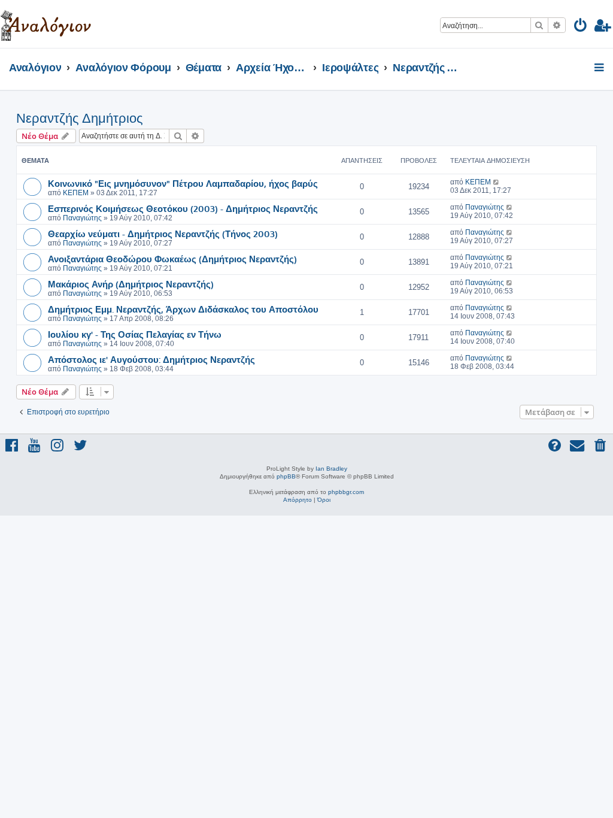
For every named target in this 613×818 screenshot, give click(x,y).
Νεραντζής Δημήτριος (79, 118)
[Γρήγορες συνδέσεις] (600, 68)
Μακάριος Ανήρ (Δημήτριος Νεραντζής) (131, 283)
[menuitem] (581, 27)
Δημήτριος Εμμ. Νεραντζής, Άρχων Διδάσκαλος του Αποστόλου (183, 309)
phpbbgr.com (346, 492)
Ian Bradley (331, 468)
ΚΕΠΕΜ (76, 193)
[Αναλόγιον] (46, 24)
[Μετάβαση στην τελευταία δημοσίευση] (496, 182)
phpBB (286, 476)
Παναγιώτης (82, 218)
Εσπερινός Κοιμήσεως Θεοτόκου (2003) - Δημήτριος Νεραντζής (183, 208)
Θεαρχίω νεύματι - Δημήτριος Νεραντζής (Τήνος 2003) (163, 233)
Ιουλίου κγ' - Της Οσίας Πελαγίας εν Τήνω (134, 334)
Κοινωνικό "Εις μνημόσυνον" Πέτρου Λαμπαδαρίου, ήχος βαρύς (183, 183)
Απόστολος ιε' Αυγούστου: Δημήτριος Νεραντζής (151, 359)
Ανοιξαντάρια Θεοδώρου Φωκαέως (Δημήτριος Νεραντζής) (172, 258)
